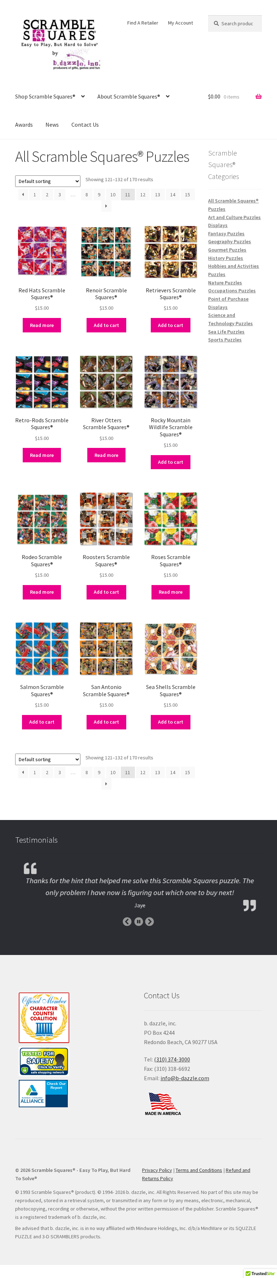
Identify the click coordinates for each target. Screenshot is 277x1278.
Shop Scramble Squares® (45, 96)
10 (112, 194)
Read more (42, 325)
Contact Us (85, 124)
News (52, 124)
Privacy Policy (157, 1170)
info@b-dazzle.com (185, 1078)
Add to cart (106, 325)
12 (142, 194)
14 (172, 194)
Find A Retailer (142, 22)
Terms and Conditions (199, 1170)
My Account (180, 22)
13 (157, 194)
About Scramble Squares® (128, 96)
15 (187, 194)
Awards (24, 124)
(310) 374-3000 (172, 1059)
